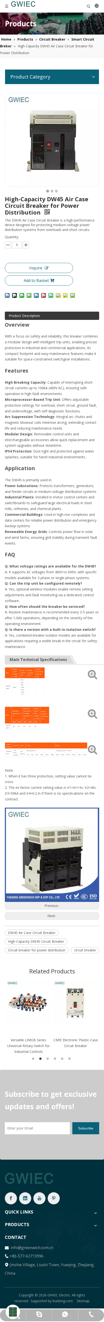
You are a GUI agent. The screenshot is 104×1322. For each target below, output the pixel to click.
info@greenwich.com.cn (31, 1247)
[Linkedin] (25, 1198)
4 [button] (55, 1058)
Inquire (35, 268)
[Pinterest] (54, 1198)
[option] (28, 1017)
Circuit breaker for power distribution (36, 950)
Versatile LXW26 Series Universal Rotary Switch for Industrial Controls (28, 1046)
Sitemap (83, 1301)
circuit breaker (85, 950)
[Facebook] (11, 1198)
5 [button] (62, 1058)
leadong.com (62, 1301)
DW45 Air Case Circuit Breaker (31, 932)
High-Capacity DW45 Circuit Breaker (36, 941)
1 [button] (33, 1058)
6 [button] (70, 1058)
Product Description (24, 315)
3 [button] (48, 1058)
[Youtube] (39, 1198)
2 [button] (41, 1058)
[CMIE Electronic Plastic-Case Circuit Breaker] (75, 1002)
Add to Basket (36, 280)
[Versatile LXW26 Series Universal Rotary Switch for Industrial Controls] (28, 1002)
